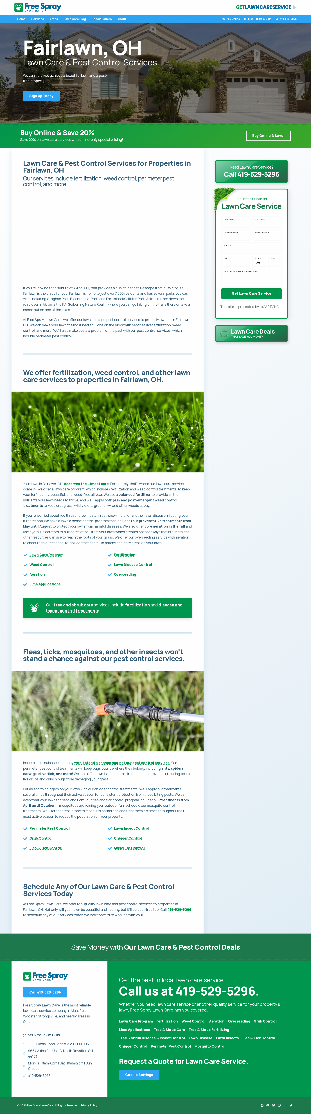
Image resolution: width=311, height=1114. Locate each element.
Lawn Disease (200, 1038)
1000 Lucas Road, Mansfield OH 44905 (58, 1044)
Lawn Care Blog (75, 19)
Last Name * (260, 219)
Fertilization (124, 554)
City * (227, 258)
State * (258, 258)
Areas (54, 19)
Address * (228, 245)
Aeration (37, 574)
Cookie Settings (139, 1074)
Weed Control (42, 564)
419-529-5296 (288, 19)
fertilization (137, 605)
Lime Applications (45, 584)
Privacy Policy (89, 1105)
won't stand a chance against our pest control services (122, 762)
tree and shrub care (73, 605)
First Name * (230, 219)
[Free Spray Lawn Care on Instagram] (279, 1105)
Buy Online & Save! (268, 135)
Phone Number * (262, 232)
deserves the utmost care (86, 483)
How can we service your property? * (242, 271)
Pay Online (233, 19)
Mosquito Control (129, 848)
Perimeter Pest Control (50, 828)
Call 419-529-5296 (45, 992)
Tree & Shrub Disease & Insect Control (152, 1038)
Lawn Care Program (46, 554)
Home (21, 19)
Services (37, 19)
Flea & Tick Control (46, 848)
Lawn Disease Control (133, 564)
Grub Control (41, 838)
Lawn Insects (227, 1038)
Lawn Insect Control (131, 828)
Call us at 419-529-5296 (187, 991)
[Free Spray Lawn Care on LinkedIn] (285, 1105)
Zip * (273, 258)
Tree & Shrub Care (169, 1029)
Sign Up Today (41, 95)
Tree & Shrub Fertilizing (209, 1029)
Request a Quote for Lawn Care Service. (183, 1061)
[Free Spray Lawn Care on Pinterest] (291, 1105)
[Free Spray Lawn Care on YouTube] (268, 1105)
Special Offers (102, 19)
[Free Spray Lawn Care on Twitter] (273, 1105)
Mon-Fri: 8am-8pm (259, 19)
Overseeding (125, 574)
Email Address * (231, 232)
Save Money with (155, 947)
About (122, 19)
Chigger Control (128, 838)
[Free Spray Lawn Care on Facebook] (262, 1105)
